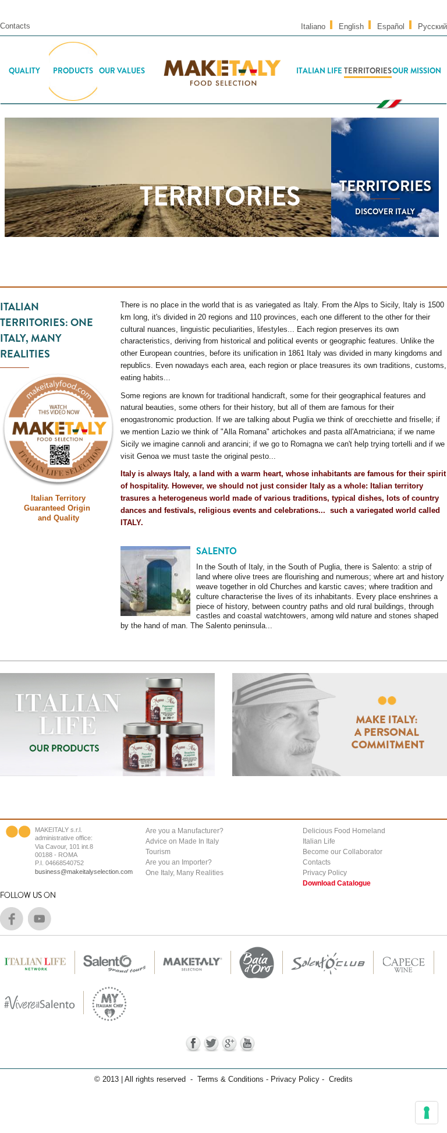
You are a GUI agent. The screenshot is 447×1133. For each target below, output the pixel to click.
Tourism (158, 852)
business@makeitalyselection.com (84, 871)
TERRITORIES (368, 70)
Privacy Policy (325, 873)
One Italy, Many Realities (185, 873)
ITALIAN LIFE (319, 70)
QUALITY (24, 70)
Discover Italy (385, 211)
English (351, 26)
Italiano (313, 26)
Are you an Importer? (179, 862)
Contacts (15, 26)
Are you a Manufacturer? (185, 831)
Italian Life (319, 841)
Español (391, 26)
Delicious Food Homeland (344, 831)
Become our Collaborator (342, 852)
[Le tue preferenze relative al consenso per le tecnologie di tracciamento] (427, 1113)
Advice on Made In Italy (182, 841)
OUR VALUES (122, 70)
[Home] (221, 71)
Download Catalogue (337, 883)
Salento (216, 551)
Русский (432, 26)
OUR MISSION (416, 70)
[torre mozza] (256, 979)
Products (73, 70)
